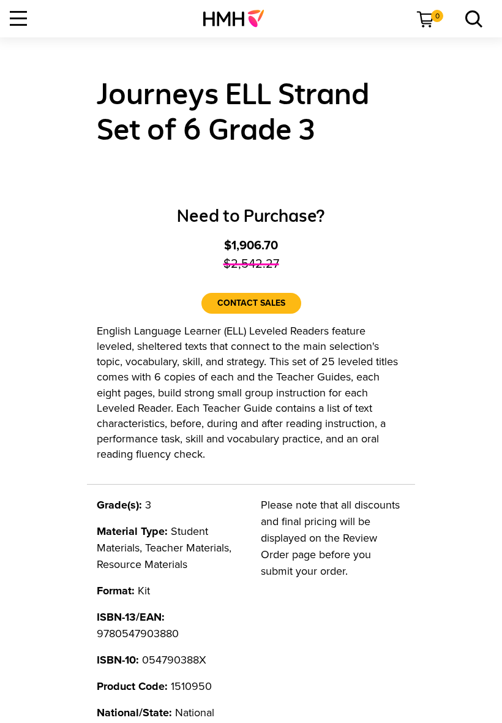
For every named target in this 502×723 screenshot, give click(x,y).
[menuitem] (238, 18)
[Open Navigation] (18, 18)
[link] (238, 18)
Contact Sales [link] (251, 303)
